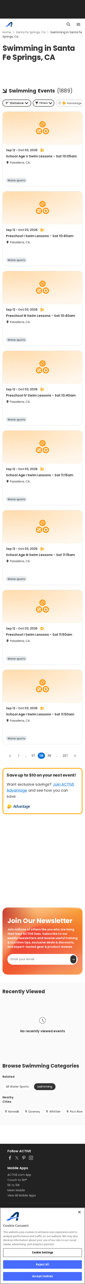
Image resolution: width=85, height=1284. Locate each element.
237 (65, 756)
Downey (34, 1111)
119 (49, 756)
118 (41, 756)
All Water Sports (17, 1086)
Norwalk (13, 1111)
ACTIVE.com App (19, 1175)
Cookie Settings (42, 1252)
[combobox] (16, 103)
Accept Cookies (42, 1276)
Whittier (55, 1111)
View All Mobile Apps (21, 1195)
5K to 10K (13, 1185)
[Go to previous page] (10, 756)
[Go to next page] (75, 756)
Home (6, 32)
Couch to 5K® (17, 1180)
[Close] (79, 1212)
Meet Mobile (16, 1190)
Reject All (42, 1264)
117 (33, 756)
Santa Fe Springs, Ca (30, 32)
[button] (43, 103)
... (26, 756)
